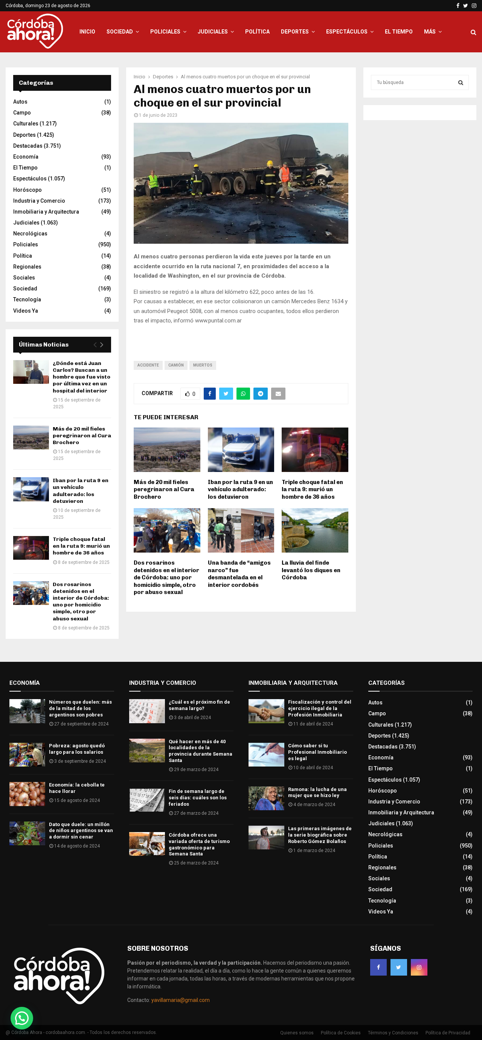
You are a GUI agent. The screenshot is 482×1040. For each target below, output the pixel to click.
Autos (20, 102)
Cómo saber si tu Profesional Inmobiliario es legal (317, 752)
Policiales (165, 32)
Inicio (87, 32)
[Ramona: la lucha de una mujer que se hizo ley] (266, 798)
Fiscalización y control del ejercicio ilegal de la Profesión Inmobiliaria (319, 708)
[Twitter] (398, 967)
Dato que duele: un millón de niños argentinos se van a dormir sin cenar (81, 831)
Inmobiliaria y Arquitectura (46, 212)
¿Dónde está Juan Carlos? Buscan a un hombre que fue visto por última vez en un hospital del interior (81, 377)
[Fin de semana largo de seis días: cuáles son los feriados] (147, 800)
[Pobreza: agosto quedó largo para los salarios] (27, 755)
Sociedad (120, 32)
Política (257, 32)
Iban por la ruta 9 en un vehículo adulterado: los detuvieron (240, 489)
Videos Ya (25, 311)
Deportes (295, 32)
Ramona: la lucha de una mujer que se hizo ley (317, 792)
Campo (22, 113)
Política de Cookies (341, 1032)
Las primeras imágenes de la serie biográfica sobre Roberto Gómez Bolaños (320, 835)
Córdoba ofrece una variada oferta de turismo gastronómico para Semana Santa (199, 844)
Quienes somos (297, 1032)
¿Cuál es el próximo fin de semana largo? (199, 705)
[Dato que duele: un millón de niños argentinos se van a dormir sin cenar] (27, 833)
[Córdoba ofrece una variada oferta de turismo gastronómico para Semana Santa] (147, 844)
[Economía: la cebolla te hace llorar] (27, 794)
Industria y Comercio (39, 201)
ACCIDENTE (148, 365)
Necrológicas (30, 234)
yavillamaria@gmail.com (180, 1000)
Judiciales (213, 32)
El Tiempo (399, 32)
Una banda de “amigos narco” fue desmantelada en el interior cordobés (239, 573)
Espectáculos (347, 32)
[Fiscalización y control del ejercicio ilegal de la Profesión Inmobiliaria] (266, 711)
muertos (202, 365)
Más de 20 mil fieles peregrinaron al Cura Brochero (164, 489)
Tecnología (27, 299)
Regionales (27, 267)
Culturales (25, 124)
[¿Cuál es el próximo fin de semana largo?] (147, 711)
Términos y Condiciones (393, 1032)
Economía (25, 157)
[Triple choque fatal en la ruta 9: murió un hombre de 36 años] (31, 548)
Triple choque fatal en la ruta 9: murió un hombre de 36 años (312, 489)
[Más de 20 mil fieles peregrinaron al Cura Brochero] (31, 437)
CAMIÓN (176, 365)
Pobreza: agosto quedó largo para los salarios (77, 749)
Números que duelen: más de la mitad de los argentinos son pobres (80, 708)
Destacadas (28, 146)
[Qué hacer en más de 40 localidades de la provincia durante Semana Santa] (147, 750)
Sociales (24, 278)
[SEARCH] (461, 82)
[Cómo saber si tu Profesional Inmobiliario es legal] (266, 755)
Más (430, 32)
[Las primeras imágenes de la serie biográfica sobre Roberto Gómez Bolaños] (266, 837)
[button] (22, 1018)
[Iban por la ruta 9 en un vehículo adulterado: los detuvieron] (31, 489)
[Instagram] (419, 967)
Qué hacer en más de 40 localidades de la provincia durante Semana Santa (200, 751)
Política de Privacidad (448, 1032)
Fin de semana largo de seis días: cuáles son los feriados (198, 797)
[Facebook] (378, 967)
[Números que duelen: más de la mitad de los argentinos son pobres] (27, 711)
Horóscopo (27, 190)
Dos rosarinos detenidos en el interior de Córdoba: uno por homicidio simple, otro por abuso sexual (166, 577)
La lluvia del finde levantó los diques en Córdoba (311, 570)
